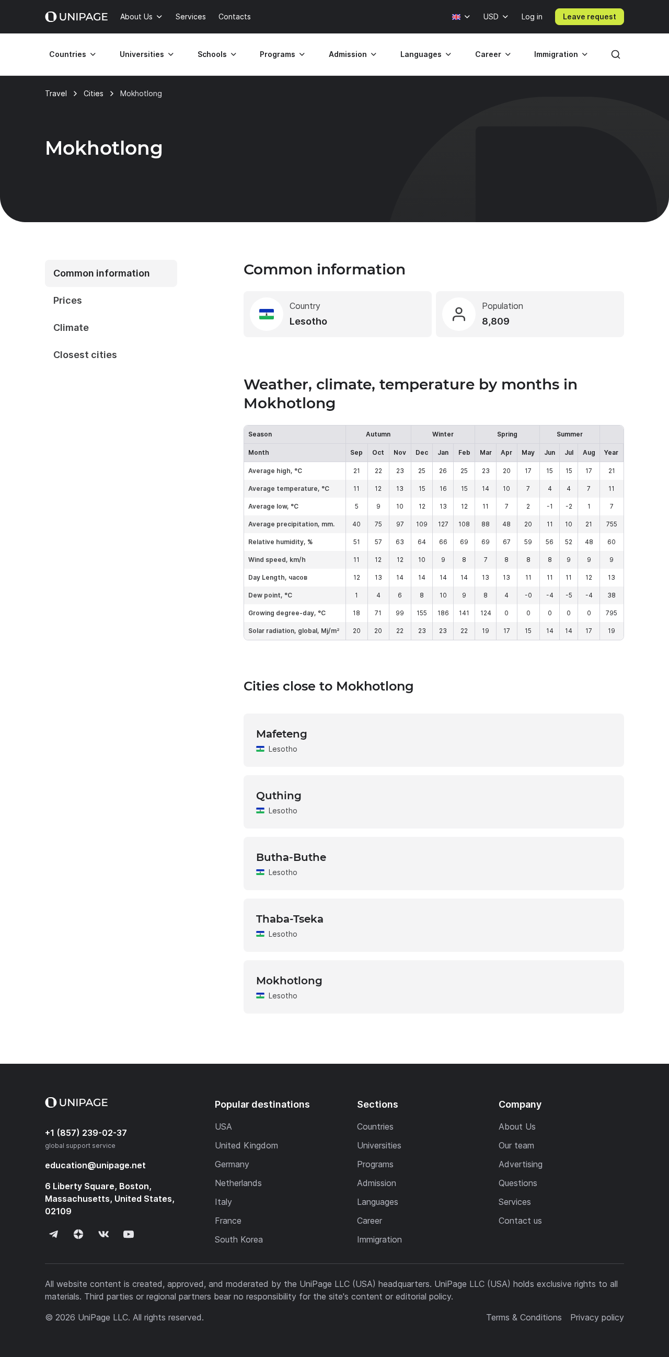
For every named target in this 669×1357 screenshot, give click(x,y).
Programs (277, 54)
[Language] (461, 16)
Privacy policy (597, 1317)
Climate (71, 327)
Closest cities (85, 354)
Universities (142, 54)
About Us (136, 16)
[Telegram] (53, 1234)
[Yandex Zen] (78, 1234)
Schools (212, 54)
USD (491, 16)
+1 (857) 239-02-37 (86, 1133)
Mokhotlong (289, 980)
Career (488, 54)
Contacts (234, 16)
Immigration (556, 54)
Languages (421, 54)
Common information (101, 273)
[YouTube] (128, 1234)
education (95, 1165)
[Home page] (76, 17)
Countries (67, 54)
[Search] (615, 54)
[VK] (103, 1234)
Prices (67, 300)
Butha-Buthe (291, 857)
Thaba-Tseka (290, 919)
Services (191, 16)
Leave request (589, 16)
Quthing (279, 795)
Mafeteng (281, 734)
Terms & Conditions (524, 1317)
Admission (348, 54)
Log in (532, 16)
